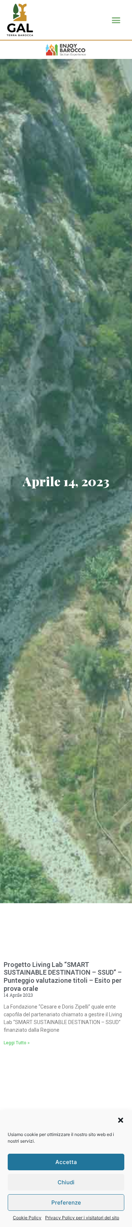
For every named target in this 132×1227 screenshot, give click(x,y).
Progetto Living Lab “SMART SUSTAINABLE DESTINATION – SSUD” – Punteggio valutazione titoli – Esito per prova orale (63, 976)
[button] (120, 1120)
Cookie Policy (27, 1217)
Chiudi (66, 1182)
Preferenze (66, 1202)
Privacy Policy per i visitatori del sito (82, 1217)
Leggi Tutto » (17, 1042)
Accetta (66, 1161)
